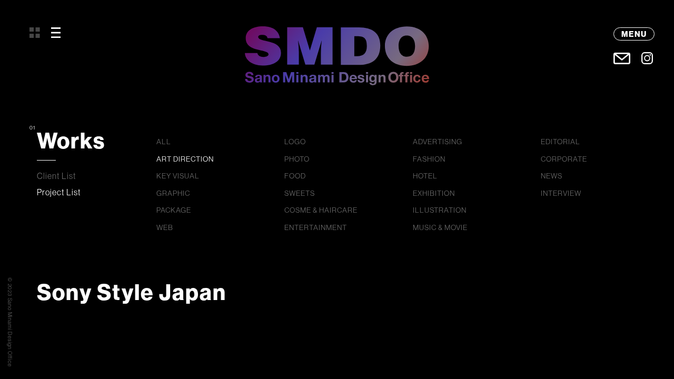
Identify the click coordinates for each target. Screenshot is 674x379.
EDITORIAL (560, 141)
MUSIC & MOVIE (440, 227)
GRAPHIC (173, 193)
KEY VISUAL (178, 176)
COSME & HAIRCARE (321, 210)
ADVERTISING (437, 141)
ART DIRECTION (185, 159)
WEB (164, 227)
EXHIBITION (434, 193)
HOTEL (425, 176)
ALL (163, 141)
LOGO (295, 141)
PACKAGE (173, 210)
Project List (59, 192)
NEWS (551, 176)
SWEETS (299, 193)
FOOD (295, 176)
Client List (56, 176)
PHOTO (297, 159)
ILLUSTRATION (440, 210)
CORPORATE (564, 159)
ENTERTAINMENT (315, 227)
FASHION (429, 159)
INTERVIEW (561, 193)
